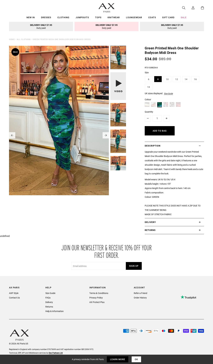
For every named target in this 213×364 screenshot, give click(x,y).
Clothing (63, 17)
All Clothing (24, 39)
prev (12, 135)
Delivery (49, 302)
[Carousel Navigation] (59, 135)
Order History (140, 297)
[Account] (190, 7)
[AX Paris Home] (107, 7)
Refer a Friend (140, 293)
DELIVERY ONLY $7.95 (41, 26)
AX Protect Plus (96, 302)
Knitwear (114, 17)
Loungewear (134, 17)
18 (148, 86)
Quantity (149, 111)
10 (167, 79)
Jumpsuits (82, 17)
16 (195, 79)
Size (147, 72)
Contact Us (14, 297)
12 (176, 79)
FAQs (48, 297)
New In (31, 17)
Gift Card (168, 17)
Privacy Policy (96, 297)
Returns (49, 306)
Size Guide (168, 93)
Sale (183, 17)
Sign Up (133, 265)
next (106, 135)
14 (186, 79)
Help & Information (54, 311)
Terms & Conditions (98, 293)
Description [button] (152, 145)
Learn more (117, 359)
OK (136, 359)
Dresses (46, 17)
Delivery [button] (150, 222)
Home (12, 39)
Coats (152, 17)
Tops (98, 17)
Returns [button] (150, 230)
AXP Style (13, 293)
